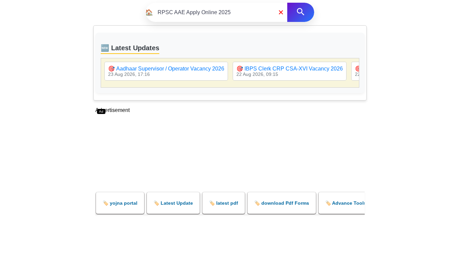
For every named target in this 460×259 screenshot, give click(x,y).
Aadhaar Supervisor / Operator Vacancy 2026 (170, 68)
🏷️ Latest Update (173, 203)
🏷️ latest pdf (223, 203)
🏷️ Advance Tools (345, 203)
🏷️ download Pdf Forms (281, 203)
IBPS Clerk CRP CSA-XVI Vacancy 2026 (293, 68)
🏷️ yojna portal (120, 203)
